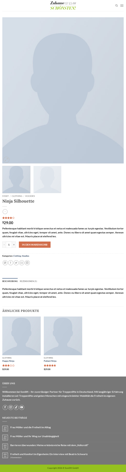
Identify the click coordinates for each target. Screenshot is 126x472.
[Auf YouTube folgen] (21, 407)
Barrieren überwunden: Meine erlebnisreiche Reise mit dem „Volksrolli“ (49, 445)
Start (5, 196)
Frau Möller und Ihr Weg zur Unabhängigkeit (34, 436)
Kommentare (16, 457)
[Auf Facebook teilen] (10, 262)
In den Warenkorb (34, 244)
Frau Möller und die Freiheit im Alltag (30, 427)
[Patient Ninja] (63, 336)
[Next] (117, 90)
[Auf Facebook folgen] (5, 407)
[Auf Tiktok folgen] (16, 407)
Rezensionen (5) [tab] (28, 281)
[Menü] (122, 5)
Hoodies (30, 196)
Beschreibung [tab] (10, 281)
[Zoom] (6, 160)
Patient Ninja (50, 361)
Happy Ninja (8, 361)
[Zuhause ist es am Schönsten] (63, 5)
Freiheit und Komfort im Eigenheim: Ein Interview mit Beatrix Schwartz (49, 454)
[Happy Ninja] (21, 336)
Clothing (17, 196)
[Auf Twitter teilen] (16, 262)
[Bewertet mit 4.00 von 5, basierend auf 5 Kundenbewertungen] (63, 218)
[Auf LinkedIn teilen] (27, 262)
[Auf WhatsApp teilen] (5, 262)
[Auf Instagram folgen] (10, 407)
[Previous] (8, 90)
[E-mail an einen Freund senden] (21, 262)
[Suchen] (116, 5)
